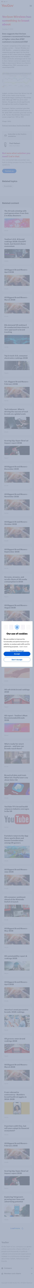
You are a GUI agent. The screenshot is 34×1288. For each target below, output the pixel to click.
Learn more (23, 646)
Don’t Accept (17, 659)
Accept (17, 654)
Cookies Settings (17, 651)
